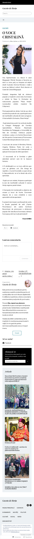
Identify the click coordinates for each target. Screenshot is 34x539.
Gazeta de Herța (9, 8)
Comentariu (25, 258)
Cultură (5, 28)
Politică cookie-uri (15, 531)
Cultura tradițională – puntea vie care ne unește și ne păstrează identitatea (16, 448)
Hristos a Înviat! (10, 443)
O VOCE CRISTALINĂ (13, 35)
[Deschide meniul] (3, 20)
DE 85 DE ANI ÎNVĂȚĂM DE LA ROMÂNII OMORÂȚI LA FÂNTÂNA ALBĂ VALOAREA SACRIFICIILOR (16, 412)
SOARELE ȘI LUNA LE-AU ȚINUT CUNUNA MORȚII (16, 488)
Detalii (17, 333)
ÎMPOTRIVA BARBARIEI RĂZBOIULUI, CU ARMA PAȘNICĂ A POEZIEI (16, 481)
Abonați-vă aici (6, 2)
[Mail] (30, 505)
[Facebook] (28, 505)
